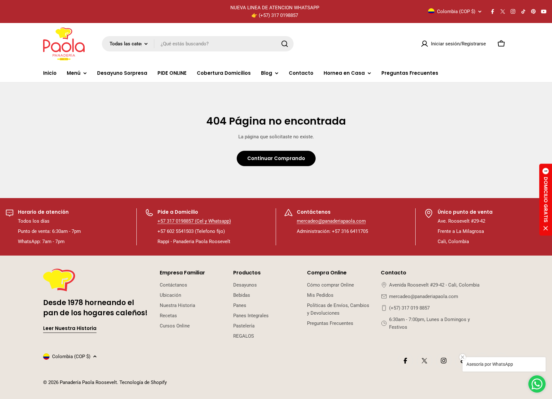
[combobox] (198, 43)
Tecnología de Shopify (143, 382)
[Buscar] (284, 44)
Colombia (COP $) (456, 11)
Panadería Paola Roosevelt (88, 382)
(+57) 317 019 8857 (409, 308)
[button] (545, 199)
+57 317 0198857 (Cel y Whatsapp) (194, 221)
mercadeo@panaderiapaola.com (331, 221)
